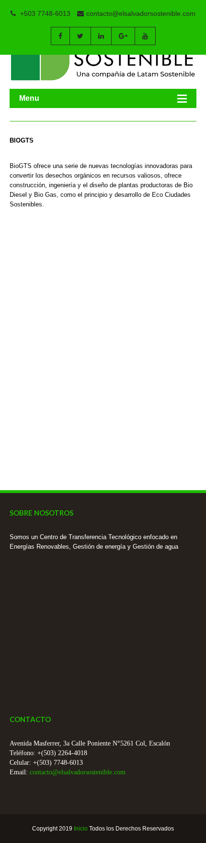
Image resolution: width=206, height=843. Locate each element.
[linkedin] (101, 36)
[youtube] (145, 36)
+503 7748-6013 (44, 13)
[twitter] (80, 36)
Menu (29, 98)
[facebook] (60, 36)
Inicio (81, 828)
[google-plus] (123, 36)
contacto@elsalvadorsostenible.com (140, 13)
